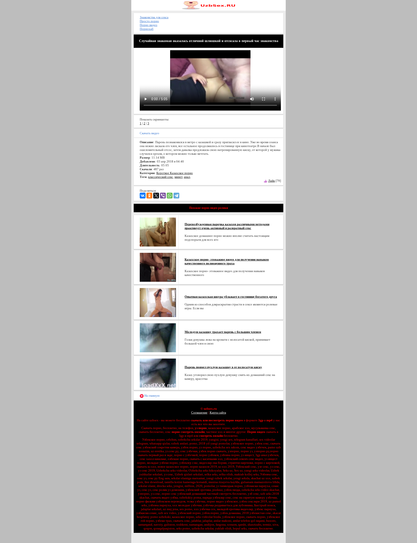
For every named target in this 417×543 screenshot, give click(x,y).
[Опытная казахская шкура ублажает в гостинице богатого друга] (158, 302)
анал (187, 177)
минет (178, 177)
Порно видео (148, 25)
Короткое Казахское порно (174, 173)
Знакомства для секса (154, 17)
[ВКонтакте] (143, 195)
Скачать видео (149, 133)
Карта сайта (218, 412)
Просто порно (149, 21)
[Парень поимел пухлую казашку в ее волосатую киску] (158, 372)
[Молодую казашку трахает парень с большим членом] (158, 337)
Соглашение (199, 412)
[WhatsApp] (170, 195)
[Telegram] (176, 195)
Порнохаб (146, 29)
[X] (156, 195)
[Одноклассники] (149, 195)
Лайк (271, 181)
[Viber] (163, 195)
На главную (152, 395)
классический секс (160, 177)
